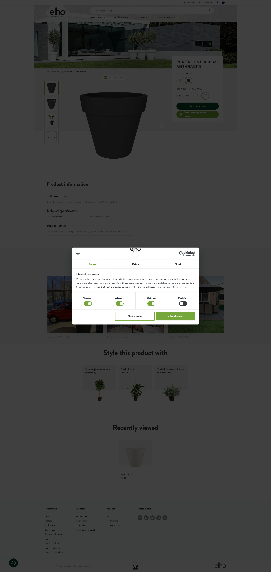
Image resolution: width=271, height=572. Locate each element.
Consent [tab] (93, 263)
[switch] (120, 303)
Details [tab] (135, 263)
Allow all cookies (175, 316)
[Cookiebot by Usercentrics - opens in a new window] (183, 253)
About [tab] (178, 263)
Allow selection (135, 316)
